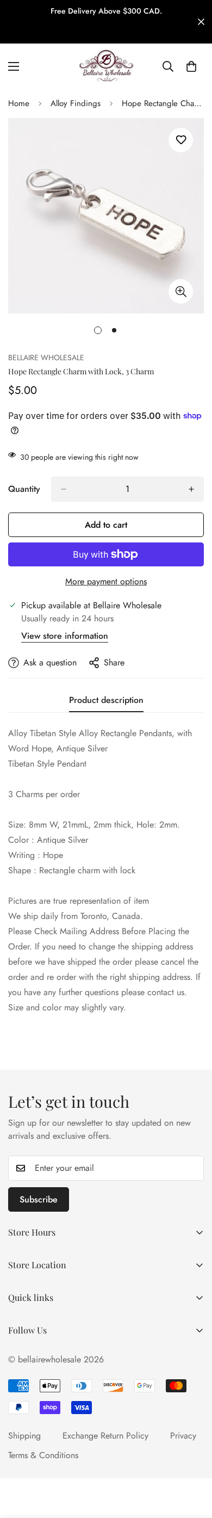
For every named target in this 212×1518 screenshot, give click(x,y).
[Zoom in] (181, 291)
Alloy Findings (76, 103)
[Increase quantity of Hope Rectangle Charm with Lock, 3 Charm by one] (191, 489)
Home (18, 103)
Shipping (24, 1435)
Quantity (24, 489)
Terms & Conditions (43, 1455)
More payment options (106, 581)
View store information (64, 636)
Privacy (183, 1435)
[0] (191, 66)
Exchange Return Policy (105, 1435)
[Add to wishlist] (181, 140)
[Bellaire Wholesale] (106, 66)
